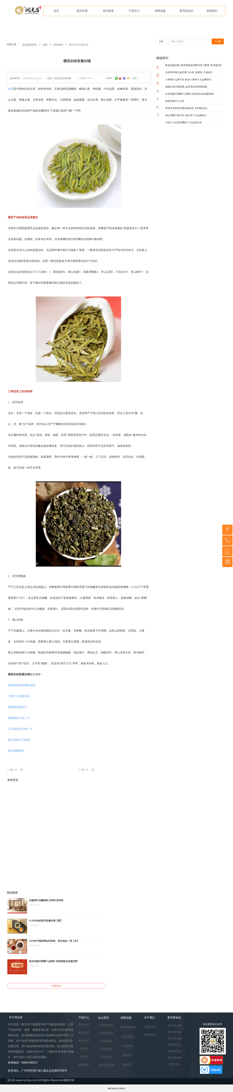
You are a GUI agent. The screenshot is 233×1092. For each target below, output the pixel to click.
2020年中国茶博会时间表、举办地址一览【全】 (54, 941)
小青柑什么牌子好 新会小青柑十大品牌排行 (188, 79)
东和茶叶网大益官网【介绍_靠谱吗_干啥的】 (189, 72)
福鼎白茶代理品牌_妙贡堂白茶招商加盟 (186, 86)
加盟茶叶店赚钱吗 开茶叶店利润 (46, 900)
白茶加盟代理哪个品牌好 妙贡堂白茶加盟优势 (189, 94)
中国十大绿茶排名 (19, 696)
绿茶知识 (58, 45)
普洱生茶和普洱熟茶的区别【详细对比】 (186, 108)
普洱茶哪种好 (16, 750)
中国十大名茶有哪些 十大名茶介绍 (183, 122)
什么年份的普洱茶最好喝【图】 (46, 920)
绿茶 (10, 88)
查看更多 (56, 986)
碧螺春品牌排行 (17, 707)
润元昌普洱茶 (29, 45)
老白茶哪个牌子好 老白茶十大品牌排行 (186, 115)
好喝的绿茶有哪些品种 (21, 685)
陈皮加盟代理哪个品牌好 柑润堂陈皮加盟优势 (53, 961)
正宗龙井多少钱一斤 (20, 728)
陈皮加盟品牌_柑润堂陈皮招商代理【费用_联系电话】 (194, 65)
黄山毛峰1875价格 (19, 739)
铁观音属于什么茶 (174, 101)
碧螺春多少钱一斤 (19, 718)
